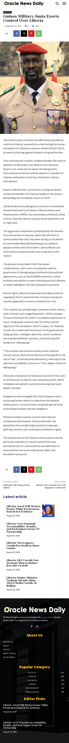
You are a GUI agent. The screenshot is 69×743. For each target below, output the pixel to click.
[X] (24, 33)
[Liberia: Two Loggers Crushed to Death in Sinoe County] (48, 547)
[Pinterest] (31, 33)
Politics (7, 12)
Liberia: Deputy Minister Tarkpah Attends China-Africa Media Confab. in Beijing (22, 581)
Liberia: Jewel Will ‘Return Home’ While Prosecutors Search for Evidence (23, 509)
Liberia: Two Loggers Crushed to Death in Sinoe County (22, 545)
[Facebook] (16, 33)
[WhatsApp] (38, 33)
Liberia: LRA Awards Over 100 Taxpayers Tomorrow (51, 486)
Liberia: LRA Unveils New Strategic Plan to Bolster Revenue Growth (22, 563)
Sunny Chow (47, 617)
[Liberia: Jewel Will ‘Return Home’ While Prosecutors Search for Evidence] (48, 511)
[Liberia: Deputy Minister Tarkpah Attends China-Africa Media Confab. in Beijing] (48, 582)
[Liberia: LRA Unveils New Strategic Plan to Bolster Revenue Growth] (48, 565)
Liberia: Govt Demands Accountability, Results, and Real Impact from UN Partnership (22, 527)
